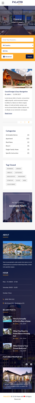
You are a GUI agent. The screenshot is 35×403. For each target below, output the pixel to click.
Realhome (21, 176)
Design (18, 168)
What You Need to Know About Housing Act (21, 333)
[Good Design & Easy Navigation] (17, 78)
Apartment (9, 138)
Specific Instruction (12, 153)
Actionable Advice (12, 135)
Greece (9, 172)
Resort (8, 146)
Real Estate (11, 176)
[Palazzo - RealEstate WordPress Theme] (17, 3)
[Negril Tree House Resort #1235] (17, 378)
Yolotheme (11, 184)
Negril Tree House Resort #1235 (16, 384)
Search (30, 56)
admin (9, 94)
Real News (9, 142)
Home (14, 22)
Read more (8, 113)
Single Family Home (12, 149)
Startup (10, 180)
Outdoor (18, 172)
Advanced (8, 56)
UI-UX (18, 180)
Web (24, 180)
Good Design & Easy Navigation (16, 91)
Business (10, 168)
